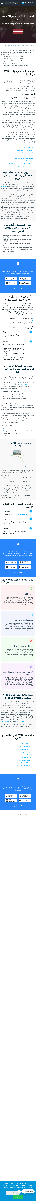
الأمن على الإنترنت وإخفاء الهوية (25, 150)
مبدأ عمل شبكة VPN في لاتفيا (25, 155)
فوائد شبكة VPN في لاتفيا (26, 160)
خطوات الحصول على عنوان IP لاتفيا (24, 158)
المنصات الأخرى (18, 288)
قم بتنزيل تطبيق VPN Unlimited (19, 514)
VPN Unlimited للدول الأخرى (25, 166)
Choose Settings (13, 1193)
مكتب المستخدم (10, 3)
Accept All (18, 1197)
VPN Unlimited (13, 428)
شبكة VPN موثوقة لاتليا (27, 147)
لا (10, 814)
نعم (13, 814)
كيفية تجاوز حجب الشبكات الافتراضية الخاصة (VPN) (20, 163)
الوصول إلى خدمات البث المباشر (25, 153)
